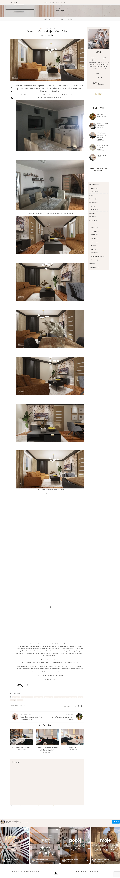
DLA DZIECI (94, 227)
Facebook (98, 94)
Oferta (52, 2)
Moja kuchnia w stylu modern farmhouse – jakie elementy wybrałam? (102, 136)
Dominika (46, 35)
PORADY (91, 216)
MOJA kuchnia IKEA (72, 747)
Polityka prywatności (92, 871)
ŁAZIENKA (93, 245)
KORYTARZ (93, 238)
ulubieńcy (93, 188)
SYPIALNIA (93, 252)
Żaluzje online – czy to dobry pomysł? (21, 747)
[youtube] (101, 77)
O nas (91, 206)
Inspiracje (92, 199)
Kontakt (63, 2)
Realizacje (92, 260)
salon (80, 697)
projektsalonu (72, 697)
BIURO (92, 224)
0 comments (14, 706)
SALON (92, 249)
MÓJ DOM (93, 209)
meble (30, 697)
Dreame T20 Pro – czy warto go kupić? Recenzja (102, 147)
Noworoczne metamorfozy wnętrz (102, 115)
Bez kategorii (93, 184)
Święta (91, 263)
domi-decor (16, 697)
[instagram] (98, 77)
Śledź (117, 822)
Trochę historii (93, 267)
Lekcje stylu (92, 202)
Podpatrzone (93, 213)
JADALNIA (93, 234)
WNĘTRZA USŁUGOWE (97, 256)
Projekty (45, 2)
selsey (13, 700)
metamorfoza (38, 697)
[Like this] (21, 706)
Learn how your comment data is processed (48, 806)
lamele (24, 697)
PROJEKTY (42, 28)
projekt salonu (48, 697)
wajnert (20, 700)
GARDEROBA (94, 231)
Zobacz (21, 737)
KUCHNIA (93, 242)
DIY (90, 195)
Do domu (94, 191)
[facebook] (95, 77)
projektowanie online (61, 697)
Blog (57, 2)
